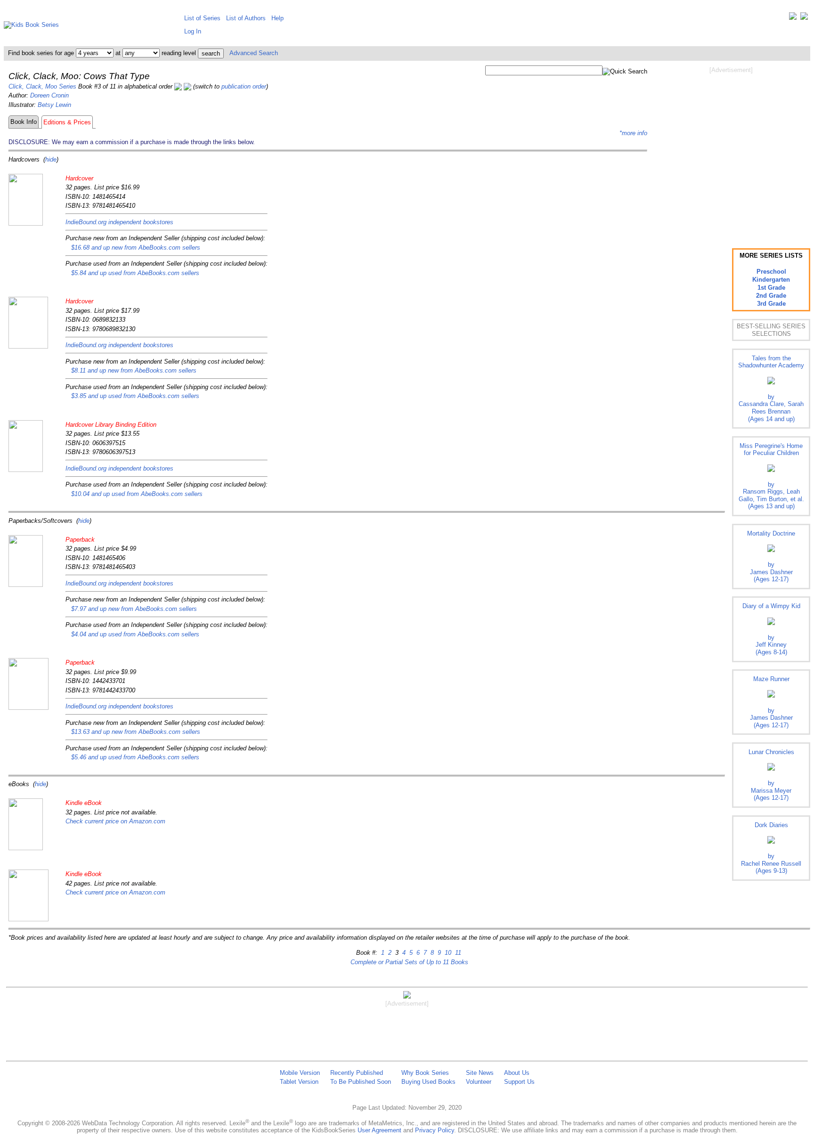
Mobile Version (300, 1072)
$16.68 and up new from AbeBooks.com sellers (135, 247)
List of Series (202, 18)
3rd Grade (771, 303)
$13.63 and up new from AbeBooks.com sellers (135, 731)
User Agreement (379, 1130)
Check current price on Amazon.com (115, 821)
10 (447, 952)
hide (51, 159)
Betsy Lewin (54, 104)
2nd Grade (771, 295)
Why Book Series (425, 1072)
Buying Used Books (428, 1081)
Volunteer (478, 1081)
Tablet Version (299, 1081)
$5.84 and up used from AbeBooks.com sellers (135, 272)
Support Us (519, 1081)
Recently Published (356, 1072)
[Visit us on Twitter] (793, 18)
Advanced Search (253, 53)
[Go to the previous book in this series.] (178, 86)
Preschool (771, 271)
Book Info (23, 121)
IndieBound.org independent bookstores (119, 222)
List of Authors (246, 18)
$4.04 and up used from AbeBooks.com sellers (135, 634)
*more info (633, 133)
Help (277, 18)
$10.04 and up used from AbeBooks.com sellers (137, 493)
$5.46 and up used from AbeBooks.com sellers (135, 757)
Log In (192, 31)
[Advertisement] (731, 150)
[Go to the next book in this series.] (187, 86)
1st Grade (771, 287)
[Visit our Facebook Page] (804, 18)
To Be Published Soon (360, 1081)
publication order (243, 86)
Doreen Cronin (49, 95)
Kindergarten (771, 279)
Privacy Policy (434, 1130)
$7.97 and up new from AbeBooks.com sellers (134, 608)
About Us (516, 1072)
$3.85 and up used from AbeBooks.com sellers (135, 395)
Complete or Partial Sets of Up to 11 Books (409, 962)
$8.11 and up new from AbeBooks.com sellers (133, 370)
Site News (480, 1072)
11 (457, 952)
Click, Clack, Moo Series (42, 86)
